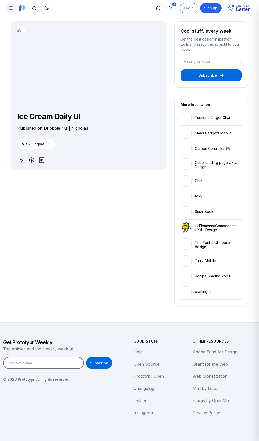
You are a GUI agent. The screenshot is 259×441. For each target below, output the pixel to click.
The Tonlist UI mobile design (212, 244)
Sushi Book (204, 211)
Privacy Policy (206, 412)
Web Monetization (210, 376)
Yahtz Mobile (205, 260)
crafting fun (204, 291)
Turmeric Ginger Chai (212, 117)
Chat (198, 180)
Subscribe (207, 75)
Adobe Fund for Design (215, 351)
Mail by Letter (206, 388)
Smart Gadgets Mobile (213, 133)
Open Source (146, 364)
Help (138, 351)
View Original (34, 144)
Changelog (144, 388)
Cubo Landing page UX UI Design (216, 164)
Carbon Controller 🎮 (212, 148)
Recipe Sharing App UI (213, 276)
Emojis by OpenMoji (211, 400)
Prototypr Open (149, 376)
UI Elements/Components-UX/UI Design (216, 228)
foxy (198, 196)
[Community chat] (158, 8)
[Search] (34, 8)
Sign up (211, 8)
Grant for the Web (210, 364)
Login (189, 8)
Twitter (140, 400)
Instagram (143, 412)
